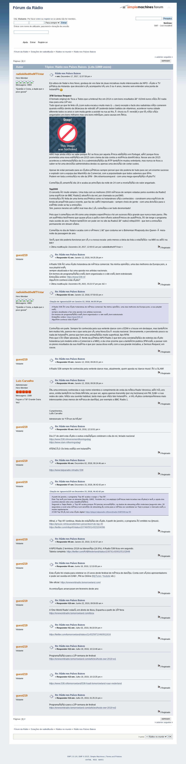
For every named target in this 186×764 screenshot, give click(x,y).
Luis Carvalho (25, 380)
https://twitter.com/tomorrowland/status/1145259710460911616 (80, 634)
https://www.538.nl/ (76, 277)
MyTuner (97, 576)
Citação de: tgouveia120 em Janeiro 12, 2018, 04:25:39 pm (76, 302)
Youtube (106, 576)
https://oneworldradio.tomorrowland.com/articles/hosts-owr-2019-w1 (82, 659)
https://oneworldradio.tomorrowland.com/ (80, 582)
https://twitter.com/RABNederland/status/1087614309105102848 (98, 551)
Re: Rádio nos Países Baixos (70, 254)
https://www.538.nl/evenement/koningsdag (70, 439)
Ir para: (142, 737)
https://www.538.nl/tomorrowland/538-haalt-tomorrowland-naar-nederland (85, 683)
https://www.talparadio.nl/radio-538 (66, 470)
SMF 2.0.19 (72, 756)
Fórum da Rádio (28, 7)
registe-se (48, 19)
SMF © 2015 (84, 756)
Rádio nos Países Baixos (68, 73)
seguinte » (168, 57)
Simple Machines (97, 756)
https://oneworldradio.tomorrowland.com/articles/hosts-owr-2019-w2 (82, 708)
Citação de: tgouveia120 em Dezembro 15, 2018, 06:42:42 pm (77, 491)
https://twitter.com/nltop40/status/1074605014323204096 (77, 527)
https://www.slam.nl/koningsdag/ (65, 442)
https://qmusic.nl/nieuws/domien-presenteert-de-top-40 (76, 524)
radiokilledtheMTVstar (30, 73)
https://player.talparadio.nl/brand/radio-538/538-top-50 (108, 512)
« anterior (159, 57)
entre (38, 19)
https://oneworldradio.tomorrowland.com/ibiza (71, 613)
